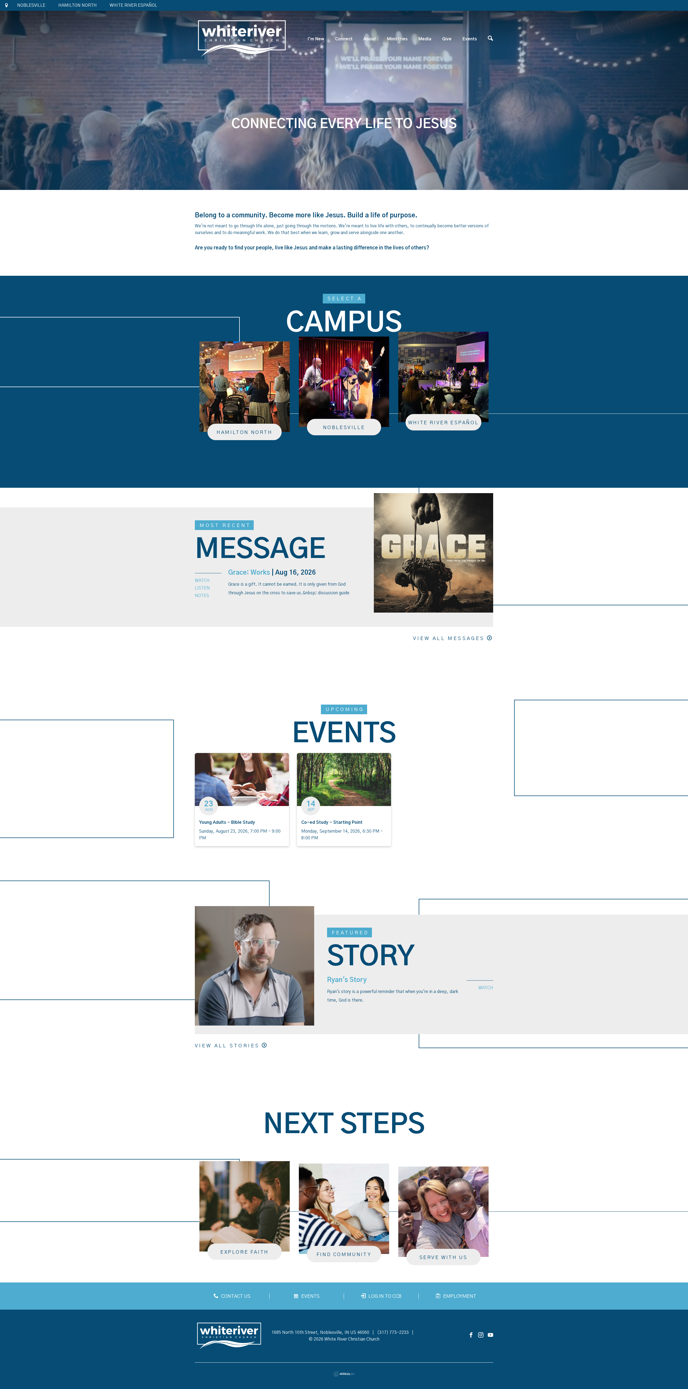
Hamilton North (77, 5)
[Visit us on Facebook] (471, 1335)
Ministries (397, 39)
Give (447, 39)
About (369, 39)
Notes (202, 595)
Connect (344, 39)
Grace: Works (249, 573)
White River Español (133, 5)
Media (424, 39)
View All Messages (449, 638)
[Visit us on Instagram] (480, 1335)
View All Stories (227, 1046)
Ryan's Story (347, 980)
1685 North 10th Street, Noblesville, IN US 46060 (320, 1332)
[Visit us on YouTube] (490, 1335)
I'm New (316, 39)
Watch (202, 580)
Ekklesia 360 (344, 1374)
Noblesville (31, 5)
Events (470, 39)
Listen (202, 588)
